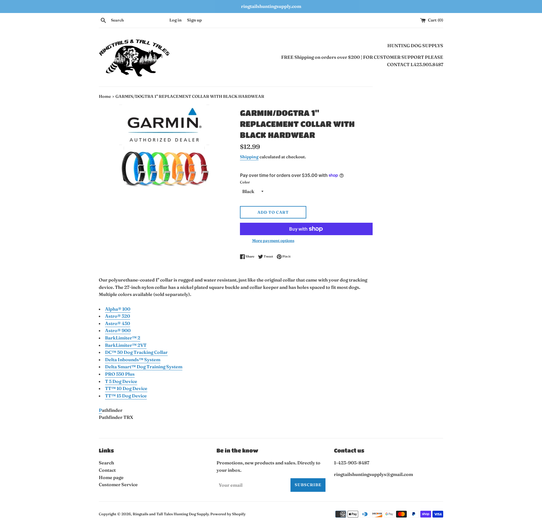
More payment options (273, 240)
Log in (175, 20)
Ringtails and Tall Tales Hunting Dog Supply (171, 514)
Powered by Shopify (228, 514)
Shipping (249, 156)
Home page (111, 477)
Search (106, 463)
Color (245, 182)
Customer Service (118, 484)
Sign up (194, 20)
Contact (107, 470)
